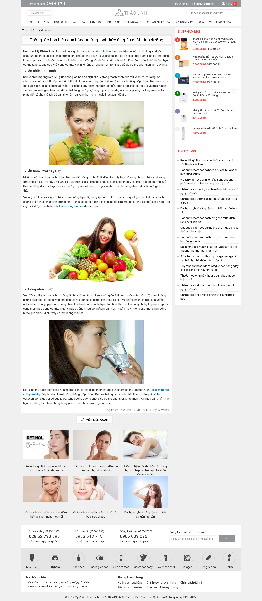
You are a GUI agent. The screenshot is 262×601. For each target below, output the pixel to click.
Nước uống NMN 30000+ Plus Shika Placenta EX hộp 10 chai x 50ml (212, 76)
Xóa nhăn (78, 567)
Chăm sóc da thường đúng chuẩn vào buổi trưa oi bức (95, 514)
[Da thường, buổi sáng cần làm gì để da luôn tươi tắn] (145, 493)
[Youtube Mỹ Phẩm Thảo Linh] (224, 578)
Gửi (227, 538)
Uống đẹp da (208, 567)
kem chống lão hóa (71, 206)
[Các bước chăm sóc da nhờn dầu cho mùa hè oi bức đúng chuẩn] (95, 447)
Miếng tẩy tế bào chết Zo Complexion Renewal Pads (213, 112)
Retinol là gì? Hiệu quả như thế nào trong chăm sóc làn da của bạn (46, 468)
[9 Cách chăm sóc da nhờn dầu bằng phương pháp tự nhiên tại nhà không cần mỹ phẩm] (145, 447)
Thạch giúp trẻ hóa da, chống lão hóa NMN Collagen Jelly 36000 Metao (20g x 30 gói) (214, 41)
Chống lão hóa (99, 567)
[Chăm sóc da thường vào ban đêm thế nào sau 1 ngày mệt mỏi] (46, 493)
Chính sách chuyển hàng (161, 582)
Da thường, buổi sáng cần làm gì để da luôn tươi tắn (145, 514)
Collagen (187, 567)
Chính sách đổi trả (191, 582)
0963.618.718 (47, 3)
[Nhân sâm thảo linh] (131, 12)
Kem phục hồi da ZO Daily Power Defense (215, 128)
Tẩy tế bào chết (166, 567)
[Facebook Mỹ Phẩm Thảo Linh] (218, 578)
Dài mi (229, 567)
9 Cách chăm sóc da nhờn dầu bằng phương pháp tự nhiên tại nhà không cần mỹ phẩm (145, 468)
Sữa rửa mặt (121, 567)
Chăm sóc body (143, 567)
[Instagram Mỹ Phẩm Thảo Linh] (231, 578)
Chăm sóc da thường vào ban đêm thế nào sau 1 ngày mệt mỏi (46, 514)
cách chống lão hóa (98, 51)
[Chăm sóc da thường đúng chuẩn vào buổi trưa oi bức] (95, 493)
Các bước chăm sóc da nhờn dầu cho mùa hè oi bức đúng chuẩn (96, 468)
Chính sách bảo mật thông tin (164, 587)
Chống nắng (32, 567)
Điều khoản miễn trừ (130, 587)
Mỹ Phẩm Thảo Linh (87, 597)
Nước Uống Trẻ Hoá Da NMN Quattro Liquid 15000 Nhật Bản (213, 58)
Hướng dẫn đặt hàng (130, 582)
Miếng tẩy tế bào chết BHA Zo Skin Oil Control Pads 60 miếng (214, 94)
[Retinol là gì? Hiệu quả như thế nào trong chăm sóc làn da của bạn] (46, 447)
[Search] (233, 13)
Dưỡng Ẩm (113, 22)
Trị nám (55, 567)
